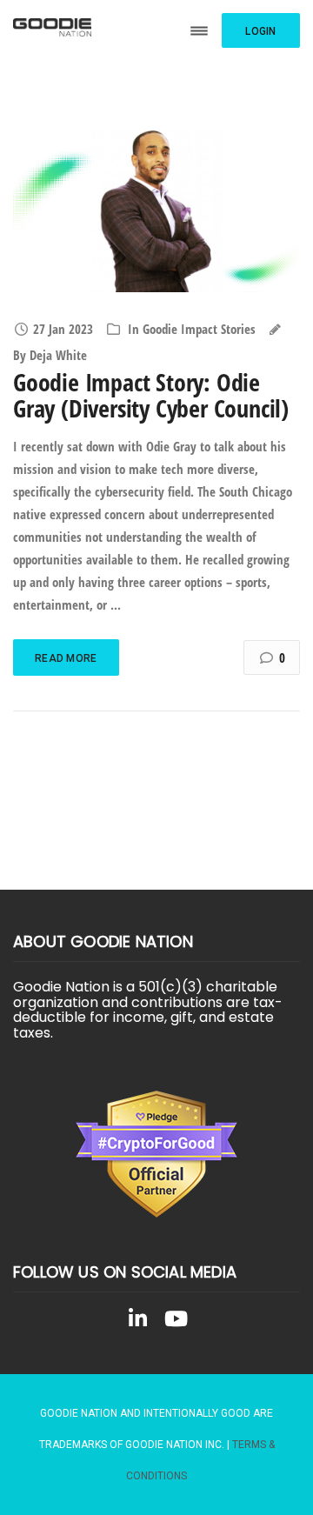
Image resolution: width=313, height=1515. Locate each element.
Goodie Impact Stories (199, 328)
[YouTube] (175, 1322)
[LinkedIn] (137, 1322)
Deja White (58, 355)
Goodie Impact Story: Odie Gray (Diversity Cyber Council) (151, 395)
